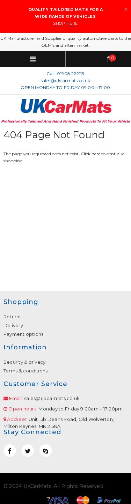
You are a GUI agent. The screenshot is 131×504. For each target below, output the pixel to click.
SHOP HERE (65, 23)
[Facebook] (9, 450)
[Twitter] (27, 450)
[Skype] (45, 450)
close (126, 9)
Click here (91, 153)
